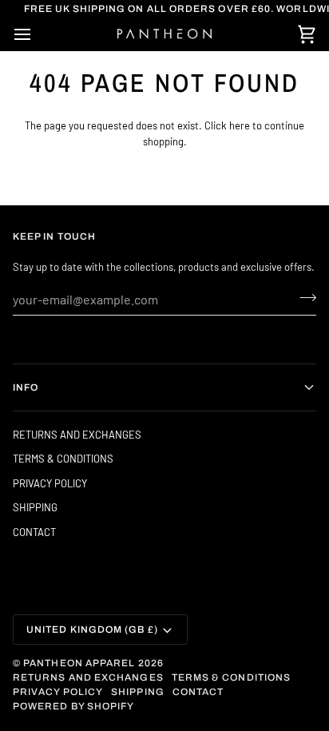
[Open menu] (37, 34)
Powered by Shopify (73, 706)
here (239, 125)
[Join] (303, 297)
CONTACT (34, 532)
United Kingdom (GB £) (92, 629)
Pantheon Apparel (80, 663)
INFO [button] (25, 387)
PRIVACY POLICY (50, 483)
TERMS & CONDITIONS (63, 458)
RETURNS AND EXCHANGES (77, 434)
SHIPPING (35, 507)
